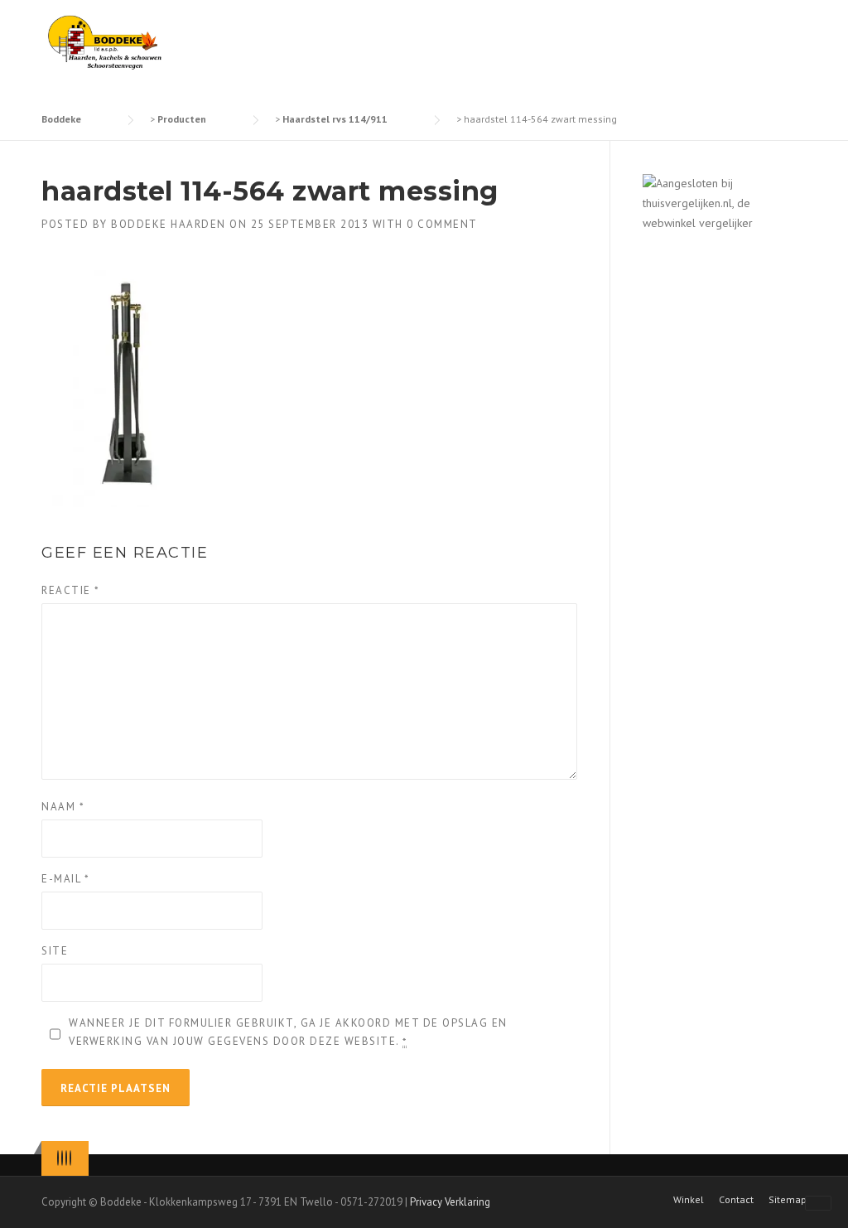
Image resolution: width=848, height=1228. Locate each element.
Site (54, 951)
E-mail (65, 879)
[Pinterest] (66, 1158)
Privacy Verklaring (450, 1202)
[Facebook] (62, 1158)
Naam (62, 807)
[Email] (70, 1158)
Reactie (70, 590)
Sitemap (787, 1200)
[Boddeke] (105, 41)
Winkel (688, 1200)
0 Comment (442, 224)
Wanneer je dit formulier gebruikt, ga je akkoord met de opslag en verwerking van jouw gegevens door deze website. (288, 1032)
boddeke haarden (168, 224)
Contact (736, 1200)
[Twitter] (58, 1158)
